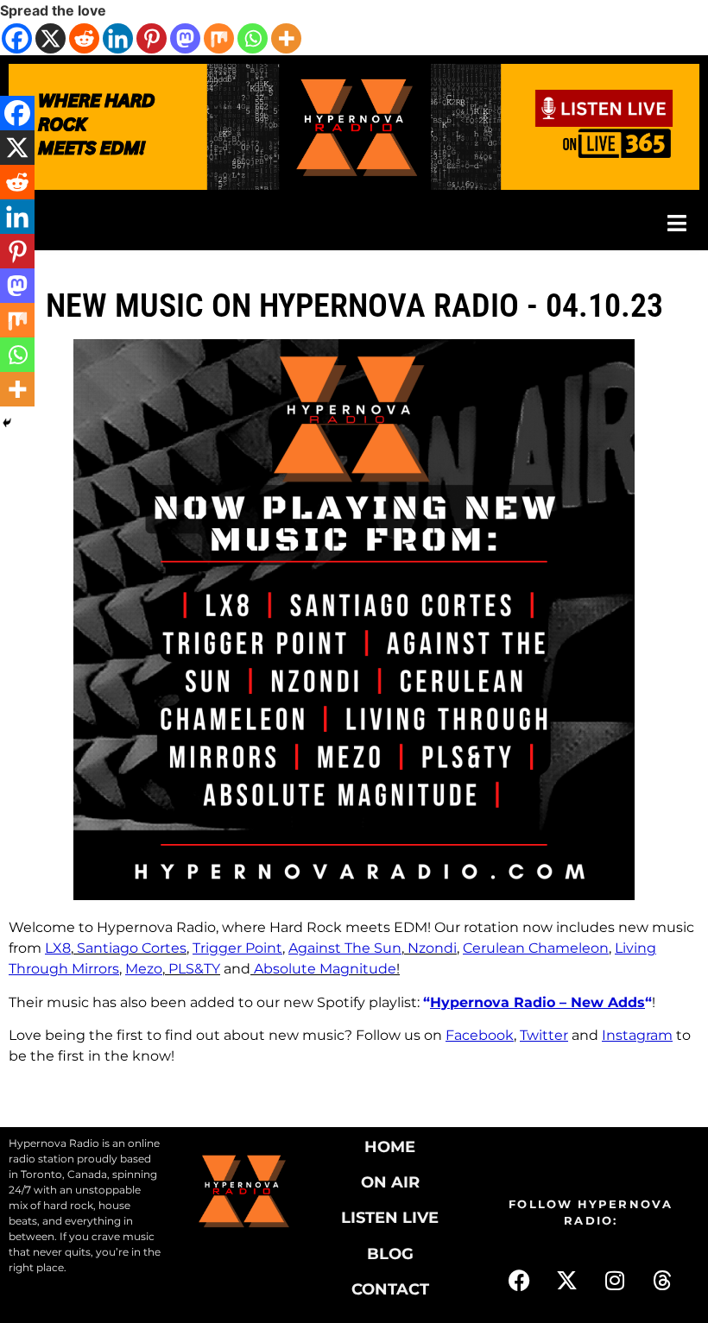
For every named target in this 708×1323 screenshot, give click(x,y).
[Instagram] (614, 1280)
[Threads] (662, 1280)
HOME (389, 1146)
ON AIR (390, 1182)
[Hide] (7, 423)
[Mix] (219, 38)
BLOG (390, 1253)
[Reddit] (84, 38)
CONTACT (390, 1289)
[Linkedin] (118, 38)
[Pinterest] (151, 38)
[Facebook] (17, 38)
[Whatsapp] (252, 38)
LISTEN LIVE (390, 1217)
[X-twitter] (567, 1280)
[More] (286, 38)
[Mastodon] (185, 38)
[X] (50, 38)
